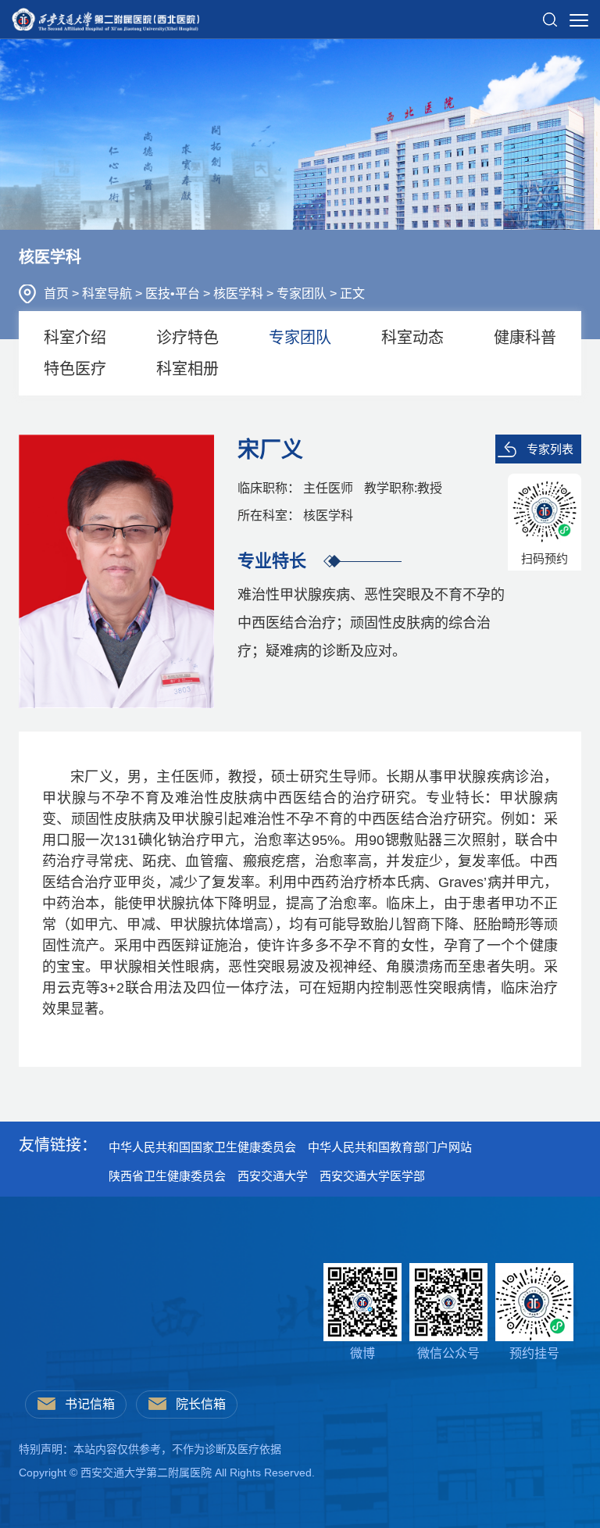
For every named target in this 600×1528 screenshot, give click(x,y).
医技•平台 (174, 293)
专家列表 (550, 449)
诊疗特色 (187, 337)
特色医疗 (75, 369)
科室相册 (187, 369)
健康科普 (525, 337)
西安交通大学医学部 (372, 1176)
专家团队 (303, 293)
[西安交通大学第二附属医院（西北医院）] (105, 15)
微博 (362, 1353)
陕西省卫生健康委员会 (167, 1176)
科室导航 (108, 293)
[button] (550, 13)
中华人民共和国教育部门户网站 (390, 1147)
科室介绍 (75, 337)
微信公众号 (448, 1353)
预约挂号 (534, 1353)
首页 (58, 293)
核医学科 (239, 293)
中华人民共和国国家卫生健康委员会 (202, 1147)
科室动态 (412, 337)
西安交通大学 (273, 1176)
